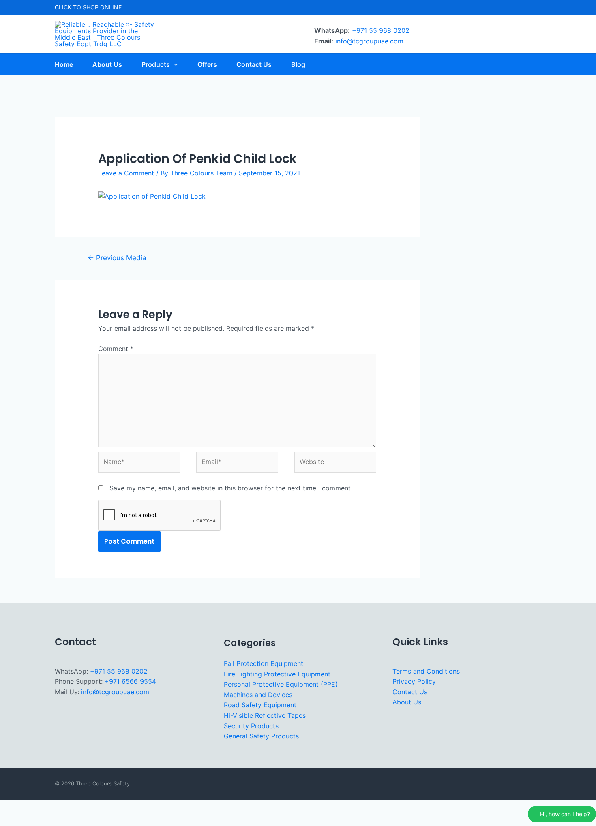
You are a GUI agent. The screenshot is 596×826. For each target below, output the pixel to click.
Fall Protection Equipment (263, 663)
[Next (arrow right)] (36, 820)
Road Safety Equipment (260, 705)
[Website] (335, 463)
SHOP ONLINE (102, 7)
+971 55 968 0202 (380, 30)
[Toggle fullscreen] (36, 807)
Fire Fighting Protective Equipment (277, 674)
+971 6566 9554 (130, 681)
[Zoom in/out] (11, 807)
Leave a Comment (126, 173)
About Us (406, 702)
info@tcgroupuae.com (369, 41)
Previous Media (117, 257)
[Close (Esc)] (85, 807)
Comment (115, 349)
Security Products (251, 726)
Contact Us (409, 692)
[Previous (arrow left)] (11, 820)
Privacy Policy (414, 681)
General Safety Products (261, 736)
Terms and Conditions (426, 671)
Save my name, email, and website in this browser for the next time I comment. (230, 488)
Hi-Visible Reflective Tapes (265, 715)
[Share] (60, 807)
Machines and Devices (258, 695)
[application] (174, 64)
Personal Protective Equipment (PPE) (281, 684)
